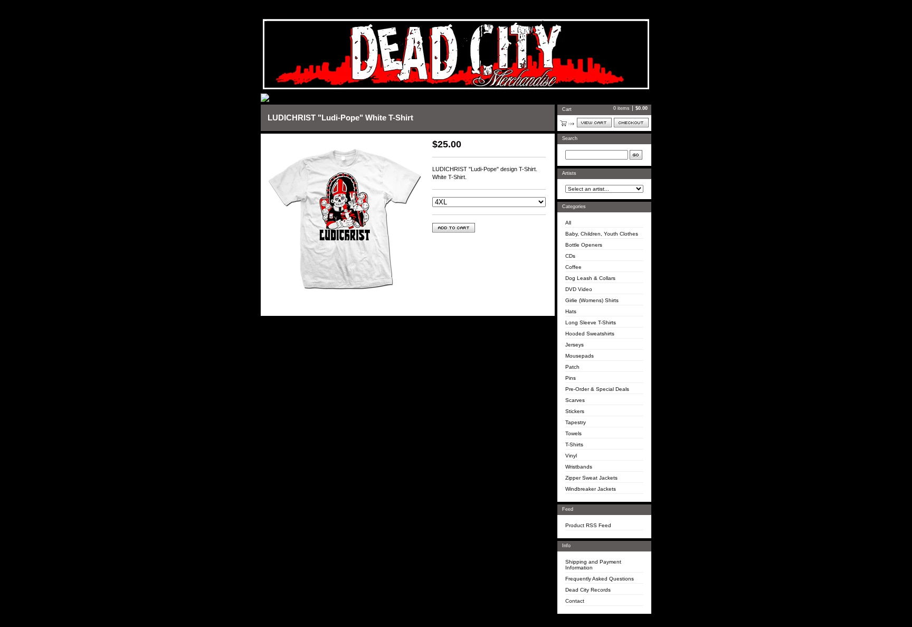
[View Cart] (594, 122)
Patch (572, 367)
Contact (574, 601)
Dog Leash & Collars (590, 278)
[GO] (636, 155)
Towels (573, 433)
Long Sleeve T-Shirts (590, 322)
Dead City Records (588, 590)
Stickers (574, 411)
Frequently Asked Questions (599, 579)
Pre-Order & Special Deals (597, 389)
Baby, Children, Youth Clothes (601, 234)
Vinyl (571, 455)
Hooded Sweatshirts (589, 333)
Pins (570, 378)
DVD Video (578, 289)
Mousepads (579, 356)
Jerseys (574, 345)
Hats (570, 311)
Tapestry (575, 422)
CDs (570, 256)
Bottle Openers (583, 245)
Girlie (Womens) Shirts (592, 300)
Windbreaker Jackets (590, 489)
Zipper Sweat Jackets (591, 478)
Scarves (575, 400)
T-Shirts (574, 444)
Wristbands (578, 467)
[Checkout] (631, 122)
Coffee (573, 267)
